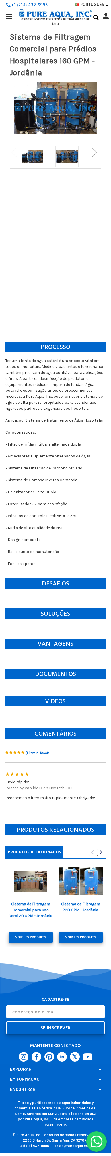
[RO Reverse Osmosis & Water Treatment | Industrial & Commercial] (55, 4)
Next (94, 152)
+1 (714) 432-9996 (34, 1145)
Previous (14, 152)
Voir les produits (30, 937)
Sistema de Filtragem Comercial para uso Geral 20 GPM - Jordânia (30, 910)
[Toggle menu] (9, 16)
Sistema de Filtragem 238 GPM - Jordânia (80, 907)
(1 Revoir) (32, 753)
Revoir (44, 753)
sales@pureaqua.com (72, 1145)
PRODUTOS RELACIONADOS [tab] (34, 852)
